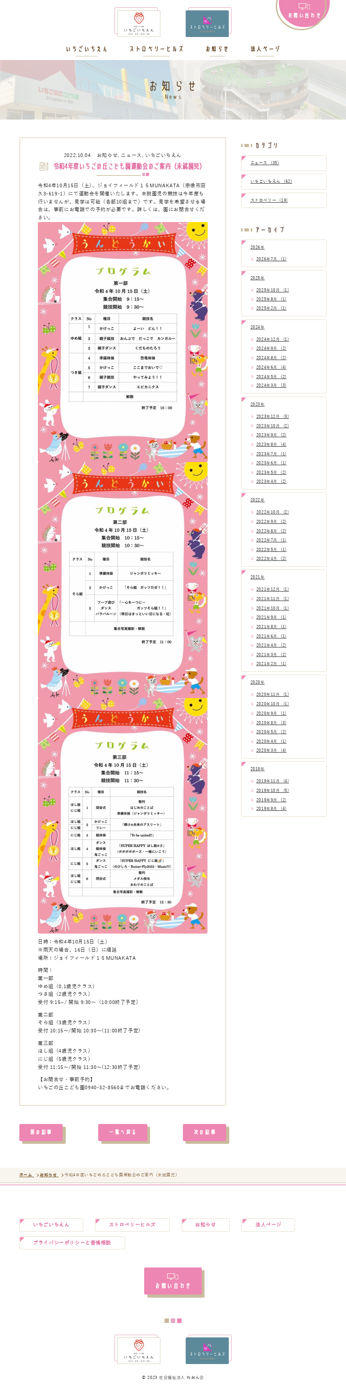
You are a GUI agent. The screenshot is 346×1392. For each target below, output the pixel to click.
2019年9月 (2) (271, 800)
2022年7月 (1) (271, 540)
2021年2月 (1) (271, 663)
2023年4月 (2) (271, 481)
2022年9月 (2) (271, 521)
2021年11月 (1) (272, 599)
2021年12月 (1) (272, 589)
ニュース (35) (264, 163)
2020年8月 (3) (271, 723)
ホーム (26, 1175)
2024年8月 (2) (271, 358)
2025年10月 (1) (272, 290)
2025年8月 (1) (271, 299)
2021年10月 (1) (272, 608)
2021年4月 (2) (271, 645)
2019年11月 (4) (272, 781)
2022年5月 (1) (271, 549)
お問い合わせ (304, 14)
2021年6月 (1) (271, 636)
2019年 (257, 769)
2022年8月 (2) (271, 531)
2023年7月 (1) (271, 454)
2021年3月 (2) (271, 654)
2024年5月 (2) (271, 377)
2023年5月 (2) (271, 472)
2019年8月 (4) (271, 808)
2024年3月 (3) (271, 385)
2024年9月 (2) (271, 348)
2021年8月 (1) (271, 626)
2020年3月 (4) (271, 750)
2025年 (257, 278)
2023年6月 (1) (271, 463)
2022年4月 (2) (271, 558)
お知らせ (217, 49)
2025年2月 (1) (271, 308)
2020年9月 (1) (271, 713)
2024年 (257, 327)
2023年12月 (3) (272, 416)
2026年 (257, 247)
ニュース (131, 155)
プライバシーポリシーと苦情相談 (72, 1242)
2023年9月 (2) (271, 435)
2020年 (257, 682)
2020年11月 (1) (272, 694)
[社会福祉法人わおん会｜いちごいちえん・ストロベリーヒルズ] (172, 23)
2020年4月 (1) (271, 741)
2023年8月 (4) (271, 444)
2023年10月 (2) (272, 426)
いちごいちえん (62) (271, 181)
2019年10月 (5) (272, 790)
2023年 (257, 404)
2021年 (257, 577)
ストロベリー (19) (269, 200)
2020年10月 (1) (272, 704)
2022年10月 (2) (272, 512)
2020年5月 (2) (271, 732)
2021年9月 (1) (271, 617)
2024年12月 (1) (272, 339)
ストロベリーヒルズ (156, 49)
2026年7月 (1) (271, 259)
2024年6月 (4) (271, 367)
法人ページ (265, 49)
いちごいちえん (86, 49)
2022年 (257, 500)
